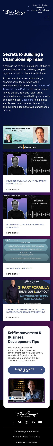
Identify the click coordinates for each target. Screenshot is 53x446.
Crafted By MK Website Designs (26, 442)
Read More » (12, 189)
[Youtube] (40, 422)
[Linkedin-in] (33, 422)
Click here (27, 99)
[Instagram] (26, 422)
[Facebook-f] (13, 422)
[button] (47, 18)
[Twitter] (20, 422)
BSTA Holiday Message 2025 (19, 268)
